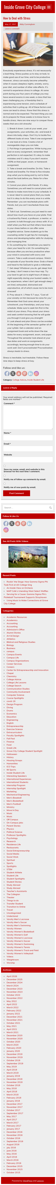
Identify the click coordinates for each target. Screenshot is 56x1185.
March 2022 (12, 1007)
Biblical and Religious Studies (21, 642)
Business (11, 648)
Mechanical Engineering (18, 794)
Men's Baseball (14, 797)
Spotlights (12, 866)
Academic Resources (17, 617)
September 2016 (15, 1141)
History (10, 757)
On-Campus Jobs (15, 822)
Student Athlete (14, 872)
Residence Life (14, 844)
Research (11, 841)
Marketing (12, 791)
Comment (9, 403)
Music (9, 813)
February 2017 (14, 1125)
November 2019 (15, 1057)
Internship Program (16, 785)
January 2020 (13, 1051)
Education (11, 716)
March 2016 (12, 1160)
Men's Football (14, 804)
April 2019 (12, 1069)
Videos (10, 956)
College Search (14, 685)
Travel (10, 910)
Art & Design (13, 635)
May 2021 (12, 1026)
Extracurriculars (14, 732)
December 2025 (14, 979)
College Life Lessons (16, 682)
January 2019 (13, 1076)
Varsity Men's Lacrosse (18, 919)
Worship (11, 962)
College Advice (19, 380)
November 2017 (15, 1107)
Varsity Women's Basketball (20, 931)
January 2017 (13, 1129)
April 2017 (12, 1119)
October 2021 (13, 1023)
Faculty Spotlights (15, 735)
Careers (10, 667)
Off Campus (12, 819)
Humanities (12, 763)
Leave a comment (12, 29)
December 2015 (14, 1166)
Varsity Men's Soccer (17, 922)
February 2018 (14, 1097)
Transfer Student (15, 903)
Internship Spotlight (16, 788)
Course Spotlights (15, 698)
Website (8, 455)
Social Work (12, 857)
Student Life (12, 875)
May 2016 (12, 1153)
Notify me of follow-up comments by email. (25, 479)
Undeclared (12, 916)
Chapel (10, 673)
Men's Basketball (15, 801)
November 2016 (15, 1135)
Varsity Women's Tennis (18, 947)
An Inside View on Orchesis (20, 588)
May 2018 (12, 1088)
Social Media (13, 853)
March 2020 (12, 1044)
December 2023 (14, 988)
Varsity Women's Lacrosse (19, 938)
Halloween (12, 754)
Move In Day (13, 810)
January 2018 (13, 1100)
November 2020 (15, 1038)
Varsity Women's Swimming (20, 944)
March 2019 (12, 1072)
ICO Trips (11, 766)
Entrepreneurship (15, 726)
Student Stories (14, 881)
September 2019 (15, 1063)
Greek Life (11, 748)
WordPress (27, 1181)
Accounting (12, 623)
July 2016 (11, 1147)
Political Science (14, 832)
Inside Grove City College (25, 7)
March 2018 (12, 1094)
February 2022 (14, 1010)
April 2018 (12, 1091)
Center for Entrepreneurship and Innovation (27, 670)
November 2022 (15, 998)
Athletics (11, 639)
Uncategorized (14, 913)
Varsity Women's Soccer (18, 941)
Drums (10, 710)
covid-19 (11, 701)
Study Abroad (13, 885)
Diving (10, 707)
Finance (10, 741)
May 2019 (12, 1066)
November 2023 (15, 992)
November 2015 (15, 1169)
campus (10, 651)
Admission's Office (15, 629)
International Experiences (19, 779)
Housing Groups (14, 760)
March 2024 (12, 985)
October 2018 (13, 1085)
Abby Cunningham (27, 24)
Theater (10, 897)
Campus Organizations (18, 660)
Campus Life (13, 657)
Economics (12, 713)
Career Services (14, 663)
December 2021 (14, 1016)
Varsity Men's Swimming (19, 925)
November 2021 (15, 1020)
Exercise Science (15, 729)
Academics (12, 620)
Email (7, 444)
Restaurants (13, 847)
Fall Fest (11, 738)
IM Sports (11, 769)
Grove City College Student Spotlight (24, 751)
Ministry (10, 807)
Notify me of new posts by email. (20, 487)
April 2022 (12, 1004)
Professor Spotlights (16, 835)
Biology (10, 645)
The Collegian (13, 894)
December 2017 (14, 1104)
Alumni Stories (14, 632)
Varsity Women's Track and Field (23, 950)
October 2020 (13, 1041)
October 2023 (13, 995)
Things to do (13, 900)
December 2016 (14, 1132)
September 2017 (15, 1113)
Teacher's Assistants (17, 891)
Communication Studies (18, 688)
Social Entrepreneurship (18, 850)
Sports (10, 863)
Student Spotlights (16, 878)
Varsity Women (14, 928)
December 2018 (14, 1079)
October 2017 (13, 1110)
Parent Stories (13, 825)
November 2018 (15, 1082)
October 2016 (13, 1138)
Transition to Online (16, 906)
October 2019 (13, 1060)
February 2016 (14, 1163)
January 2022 (13, 1013)
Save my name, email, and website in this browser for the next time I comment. (24, 470)
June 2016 (12, 1150)
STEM (9, 869)
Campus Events (14, 654)
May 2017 (12, 1116)
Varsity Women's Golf (17, 934)
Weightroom (13, 959)
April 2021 (12, 1029)
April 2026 (12, 976)
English (10, 723)
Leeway (40, 1181)
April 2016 (12, 1157)
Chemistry (12, 676)
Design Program (14, 704)
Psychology (12, 838)
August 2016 (13, 1144)
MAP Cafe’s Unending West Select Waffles (27, 591)
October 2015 (13, 1172)
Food (9, 744)
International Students (17, 782)
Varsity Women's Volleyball (20, 953)
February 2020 (14, 1048)
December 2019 (14, 1054)
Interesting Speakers (17, 776)
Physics (10, 829)
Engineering (12, 720)
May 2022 (12, 1001)
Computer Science (15, 695)
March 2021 (12, 1032)
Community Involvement (18, 692)
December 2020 (14, 1035)
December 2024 (14, 982)
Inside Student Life (35, 380)
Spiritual (11, 860)
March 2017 (12, 1122)
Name (7, 433)
